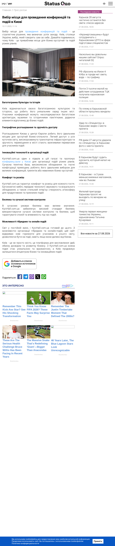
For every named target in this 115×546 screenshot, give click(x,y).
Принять (98, 541)
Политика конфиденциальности (25, 543)
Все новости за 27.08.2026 (95, 233)
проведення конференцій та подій (46, 31)
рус (10, 3)
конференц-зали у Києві (16, 161)
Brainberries (14, 320)
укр (4, 3)
